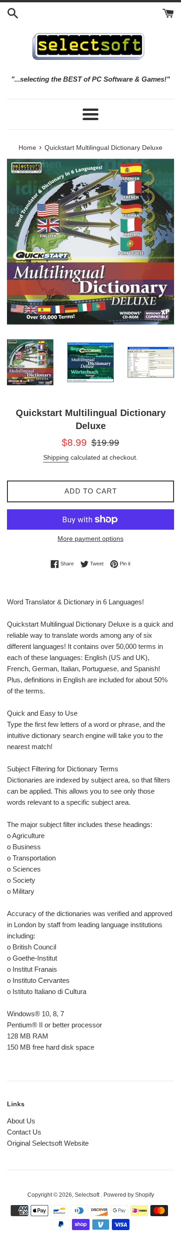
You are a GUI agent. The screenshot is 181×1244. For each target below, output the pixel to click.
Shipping (56, 457)
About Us (21, 1121)
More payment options (90, 538)
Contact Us (24, 1132)
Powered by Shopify (128, 1195)
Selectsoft (88, 1195)
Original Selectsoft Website (48, 1143)
